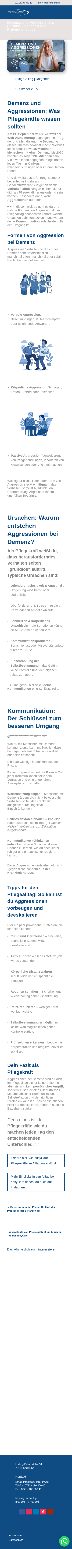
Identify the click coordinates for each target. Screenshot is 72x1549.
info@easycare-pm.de (36, 1481)
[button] (64, 1541)
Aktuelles (36, 1276)
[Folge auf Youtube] (50, 1511)
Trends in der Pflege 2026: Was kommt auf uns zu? (33, 1353)
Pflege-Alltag (24, 79)
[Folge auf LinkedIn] (36, 1511)
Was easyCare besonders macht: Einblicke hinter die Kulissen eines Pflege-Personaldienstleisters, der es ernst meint (34, 1411)
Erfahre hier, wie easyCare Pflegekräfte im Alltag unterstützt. (34, 1160)
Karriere (32, 1424)
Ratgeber (42, 79)
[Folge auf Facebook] (22, 1511)
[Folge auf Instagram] (29, 1511)
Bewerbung (18, 1424)
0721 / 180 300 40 (35, 1485)
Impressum (14, 1535)
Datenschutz (15, 1539)
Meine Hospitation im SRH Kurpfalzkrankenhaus (29, 1270)
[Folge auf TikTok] (43, 1511)
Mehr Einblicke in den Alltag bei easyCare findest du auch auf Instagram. (33, 1182)
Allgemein (49, 1276)
